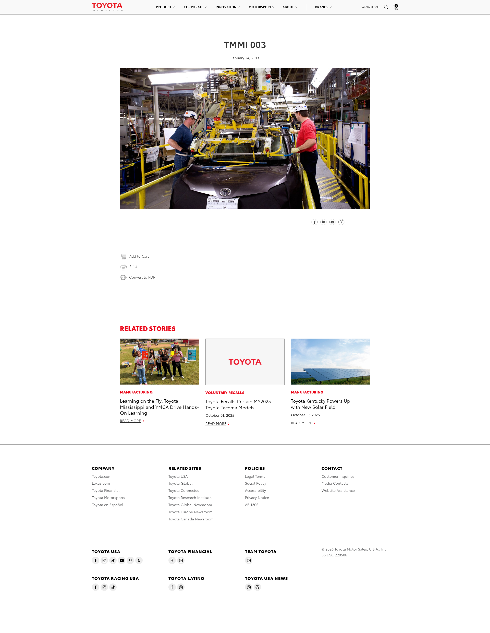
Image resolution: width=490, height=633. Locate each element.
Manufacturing (136, 392)
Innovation (226, 7)
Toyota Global (180, 483)
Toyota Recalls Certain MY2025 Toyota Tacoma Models (238, 404)
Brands (321, 7)
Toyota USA (178, 476)
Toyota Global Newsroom (190, 504)
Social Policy (255, 483)
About (288, 7)
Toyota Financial (105, 490)
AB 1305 (251, 504)
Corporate (193, 7)
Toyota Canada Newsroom (191, 518)
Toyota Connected (184, 490)
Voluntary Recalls (224, 392)
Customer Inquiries (338, 476)
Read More (130, 420)
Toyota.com (102, 476)
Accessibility (255, 490)
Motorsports (261, 7)
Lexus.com (101, 483)
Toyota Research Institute (190, 497)
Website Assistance (338, 490)
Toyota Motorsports (108, 497)
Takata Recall (370, 7)
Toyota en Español (107, 504)
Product (164, 7)
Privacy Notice (257, 497)
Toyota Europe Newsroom (190, 511)
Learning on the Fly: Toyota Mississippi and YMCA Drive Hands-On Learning (159, 406)
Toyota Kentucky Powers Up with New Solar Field (320, 403)
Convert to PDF (142, 277)
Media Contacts (335, 483)
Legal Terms (255, 476)
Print (133, 266)
